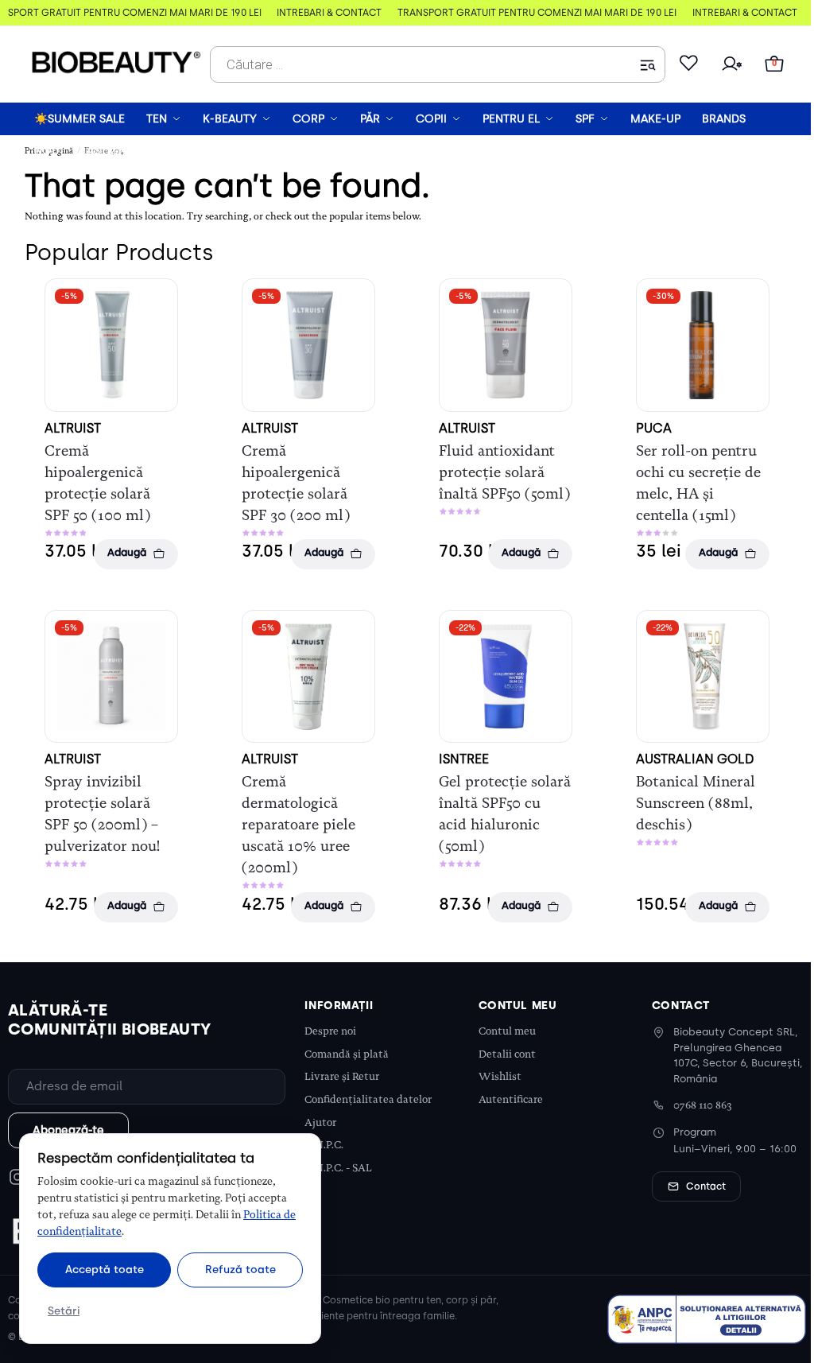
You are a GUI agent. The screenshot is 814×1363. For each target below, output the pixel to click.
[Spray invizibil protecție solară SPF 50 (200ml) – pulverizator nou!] (111, 677)
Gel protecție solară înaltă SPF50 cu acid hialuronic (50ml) (505, 814)
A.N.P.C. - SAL (338, 1168)
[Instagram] (17, 1176)
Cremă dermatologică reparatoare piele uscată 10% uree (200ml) (298, 824)
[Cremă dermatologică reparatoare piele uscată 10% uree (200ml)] (308, 677)
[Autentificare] (731, 64)
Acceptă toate (104, 1269)
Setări (63, 1310)
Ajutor (320, 1122)
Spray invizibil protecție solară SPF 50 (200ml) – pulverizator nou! (102, 814)
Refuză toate (240, 1269)
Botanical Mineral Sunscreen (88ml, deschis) (695, 803)
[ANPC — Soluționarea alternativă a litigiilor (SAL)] (706, 1319)
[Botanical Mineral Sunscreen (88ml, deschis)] (703, 677)
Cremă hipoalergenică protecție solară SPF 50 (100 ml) (97, 483)
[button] (774, 64)
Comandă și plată (346, 1054)
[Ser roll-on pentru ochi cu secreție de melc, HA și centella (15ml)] (703, 345)
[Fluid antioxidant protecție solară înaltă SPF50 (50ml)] (506, 345)
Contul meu (507, 1031)
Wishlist (500, 1076)
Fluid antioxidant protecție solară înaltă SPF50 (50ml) (504, 472)
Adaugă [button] (126, 552)
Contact (706, 1186)
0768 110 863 (702, 1105)
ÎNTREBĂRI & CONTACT (315, 12)
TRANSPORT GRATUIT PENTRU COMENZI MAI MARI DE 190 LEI (523, 12)
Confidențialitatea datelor (368, 1099)
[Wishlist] (688, 64)
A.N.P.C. (323, 1145)
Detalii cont (507, 1054)
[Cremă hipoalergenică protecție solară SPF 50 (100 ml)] (111, 345)
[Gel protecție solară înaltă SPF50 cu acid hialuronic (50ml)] (506, 677)
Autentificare (511, 1099)
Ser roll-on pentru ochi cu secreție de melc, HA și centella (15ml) (698, 483)
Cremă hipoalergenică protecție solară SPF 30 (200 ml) (296, 483)
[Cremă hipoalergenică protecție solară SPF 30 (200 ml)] (308, 345)
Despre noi (330, 1031)
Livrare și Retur (341, 1076)
